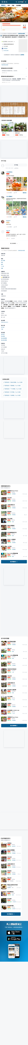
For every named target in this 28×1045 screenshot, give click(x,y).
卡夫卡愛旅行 (9, 196)
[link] (13, 493)
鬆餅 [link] (2, 262)
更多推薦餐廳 (13, 725)
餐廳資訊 (3, 5)
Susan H (8, 220)
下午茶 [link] (2, 266)
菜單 (9, 5)
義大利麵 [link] (3, 260)
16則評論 (24, 28)
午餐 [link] (12, 887)
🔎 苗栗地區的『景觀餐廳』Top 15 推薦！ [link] (12, 385)
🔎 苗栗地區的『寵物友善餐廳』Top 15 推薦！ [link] (13, 382)
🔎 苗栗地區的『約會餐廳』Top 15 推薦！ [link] (12, 395)
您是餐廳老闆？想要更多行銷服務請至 (14, 54)
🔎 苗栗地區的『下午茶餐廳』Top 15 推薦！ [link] (12, 388)
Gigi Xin (8, 230)
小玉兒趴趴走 (9, 172)
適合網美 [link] (3, 336)
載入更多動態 (13, 243)
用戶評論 (3, 161)
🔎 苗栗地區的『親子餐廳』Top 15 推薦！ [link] (12, 392)
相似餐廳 (18, 5)
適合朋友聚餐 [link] (4, 340)
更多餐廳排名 (13, 561)
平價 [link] (2, 329)
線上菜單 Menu (14, 104)
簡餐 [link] (2, 268)
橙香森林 (5, 48)
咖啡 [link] (2, 264)
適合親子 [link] (3, 334)
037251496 (6, 50)
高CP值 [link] (2, 327)
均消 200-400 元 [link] (4, 322)
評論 (13, 5)
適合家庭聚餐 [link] (4, 338)
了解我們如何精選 (21, 33)
